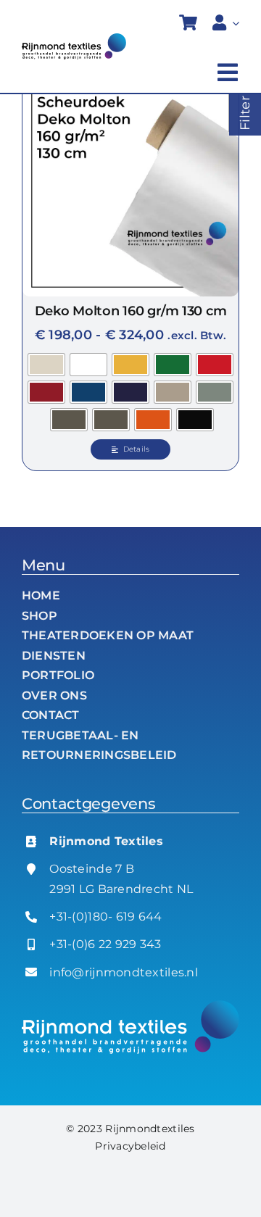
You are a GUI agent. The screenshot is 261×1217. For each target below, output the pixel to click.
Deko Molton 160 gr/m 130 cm (131, 311)
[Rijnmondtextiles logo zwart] (74, 40)
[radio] (46, 364)
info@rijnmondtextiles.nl (123, 972)
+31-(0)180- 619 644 (105, 916)
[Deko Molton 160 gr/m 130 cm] (130, 188)
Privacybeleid (130, 1145)
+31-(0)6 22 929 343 (105, 944)
